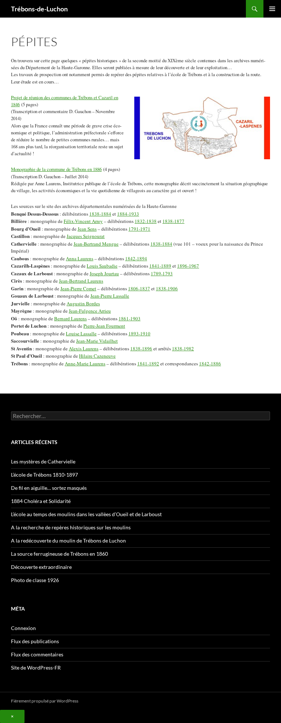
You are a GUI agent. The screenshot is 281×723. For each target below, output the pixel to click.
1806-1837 (139, 288)
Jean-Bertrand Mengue (96, 244)
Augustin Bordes (83, 303)
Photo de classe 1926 (35, 580)
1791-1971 (139, 229)
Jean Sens (87, 229)
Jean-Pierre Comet (78, 288)
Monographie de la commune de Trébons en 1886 (56, 169)
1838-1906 (167, 288)
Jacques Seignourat (86, 236)
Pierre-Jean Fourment (104, 326)
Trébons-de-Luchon (39, 9)
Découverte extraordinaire (41, 567)
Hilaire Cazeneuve (97, 356)
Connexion (23, 628)
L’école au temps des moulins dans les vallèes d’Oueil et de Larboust (86, 514)
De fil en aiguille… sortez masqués (49, 488)
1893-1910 (139, 333)
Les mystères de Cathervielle (43, 461)
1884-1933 (128, 213)
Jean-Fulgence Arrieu (90, 311)
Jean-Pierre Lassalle (109, 295)
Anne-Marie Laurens (85, 363)
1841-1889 (160, 265)
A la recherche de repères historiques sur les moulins (71, 527)
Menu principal (272, 9)
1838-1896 (141, 348)
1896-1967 (188, 265)
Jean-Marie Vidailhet (97, 341)
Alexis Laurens (83, 348)
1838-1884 (100, 213)
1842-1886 (210, 363)
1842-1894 (136, 258)
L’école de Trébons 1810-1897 (44, 475)
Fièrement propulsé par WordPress (44, 701)
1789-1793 (162, 273)
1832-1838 (146, 221)
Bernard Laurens (70, 318)
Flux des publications (35, 641)
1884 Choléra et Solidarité (41, 501)
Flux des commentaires (37, 654)
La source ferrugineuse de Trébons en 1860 (59, 554)
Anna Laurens (79, 258)
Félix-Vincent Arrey (83, 221)
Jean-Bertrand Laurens (81, 280)
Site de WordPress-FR (36, 667)
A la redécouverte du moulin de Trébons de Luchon (68, 540)
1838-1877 (173, 221)
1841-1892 (148, 363)
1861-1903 (129, 318)
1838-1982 (183, 348)
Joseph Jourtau (104, 273)
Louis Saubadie (102, 265)
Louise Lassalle (81, 333)
